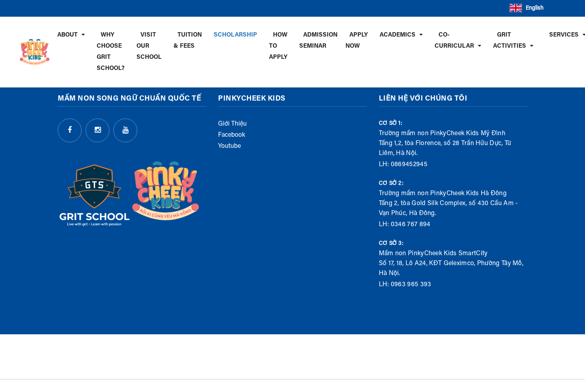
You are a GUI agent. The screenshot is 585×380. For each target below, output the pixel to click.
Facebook (231, 135)
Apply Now (356, 40)
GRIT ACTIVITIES (509, 40)
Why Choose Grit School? (111, 52)
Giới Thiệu (232, 124)
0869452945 (409, 164)
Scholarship (235, 35)
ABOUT (67, 35)
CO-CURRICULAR (454, 40)
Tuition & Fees (188, 40)
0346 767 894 (411, 224)
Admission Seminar (318, 40)
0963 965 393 (411, 284)
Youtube (229, 146)
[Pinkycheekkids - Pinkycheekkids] (34, 52)
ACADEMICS (397, 35)
